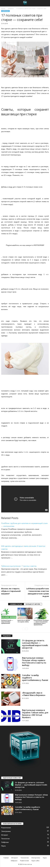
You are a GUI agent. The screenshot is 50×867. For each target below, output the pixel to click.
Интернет (4, 835)
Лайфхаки (11, 8)
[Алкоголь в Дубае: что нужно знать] (25, 613)
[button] (46, 3)
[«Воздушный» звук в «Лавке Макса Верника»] (10, 699)
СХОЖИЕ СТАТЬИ (16, 604)
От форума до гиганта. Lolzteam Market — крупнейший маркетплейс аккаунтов (35, 644)
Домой (3, 8)
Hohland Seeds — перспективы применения (7, 621)
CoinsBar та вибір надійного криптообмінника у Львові (27, 808)
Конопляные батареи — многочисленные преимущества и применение (41, 622)
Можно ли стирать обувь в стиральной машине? (11, 591)
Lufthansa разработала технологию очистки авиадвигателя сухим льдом (37, 592)
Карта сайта (35, 861)
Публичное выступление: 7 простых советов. (19, 566)
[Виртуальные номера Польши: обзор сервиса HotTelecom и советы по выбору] (10, 664)
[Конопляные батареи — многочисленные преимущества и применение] (41, 613)
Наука (3, 846)
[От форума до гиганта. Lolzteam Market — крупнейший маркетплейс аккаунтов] (10, 646)
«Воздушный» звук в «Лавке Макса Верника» (33, 694)
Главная (6, 858)
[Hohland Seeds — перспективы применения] (8, 613)
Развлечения (6, 828)
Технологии (5, 839)
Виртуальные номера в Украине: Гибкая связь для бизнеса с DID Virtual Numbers (35, 714)
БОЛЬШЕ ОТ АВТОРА (33, 604)
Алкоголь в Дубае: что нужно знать (23, 621)
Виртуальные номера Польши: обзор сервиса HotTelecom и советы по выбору (34, 662)
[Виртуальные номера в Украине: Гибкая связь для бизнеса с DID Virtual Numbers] (10, 716)
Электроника (6, 831)
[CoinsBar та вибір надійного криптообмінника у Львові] (10, 681)
